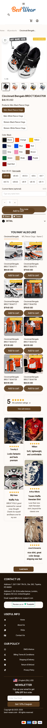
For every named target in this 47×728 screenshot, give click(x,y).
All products (12, 31)
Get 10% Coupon (23, 704)
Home (2, 31)
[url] (21, 598)
